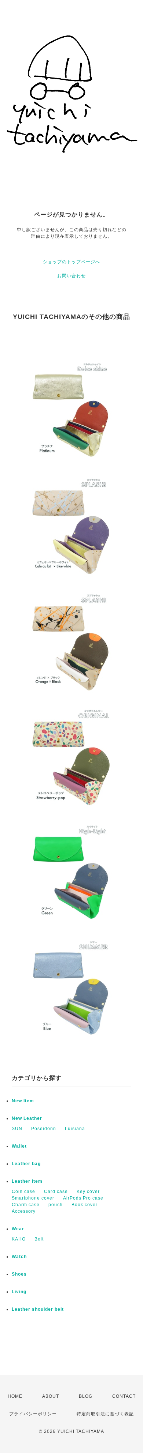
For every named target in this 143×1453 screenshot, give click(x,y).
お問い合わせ (71, 275)
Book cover (85, 1204)
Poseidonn (43, 1128)
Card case (56, 1191)
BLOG (85, 1396)
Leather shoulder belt (38, 1309)
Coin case (23, 1191)
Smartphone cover (33, 1198)
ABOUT (50, 1396)
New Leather (27, 1118)
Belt (39, 1239)
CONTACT (124, 1396)
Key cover (88, 1191)
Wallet (19, 1146)
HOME (15, 1396)
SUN (17, 1128)
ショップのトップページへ (71, 261)
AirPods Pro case (83, 1198)
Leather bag (26, 1163)
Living (19, 1291)
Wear (18, 1228)
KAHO (19, 1239)
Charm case (26, 1204)
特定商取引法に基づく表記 (105, 1413)
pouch (55, 1204)
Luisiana (75, 1128)
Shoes (19, 1274)
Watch (19, 1256)
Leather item (27, 1181)
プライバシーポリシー (33, 1413)
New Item (23, 1100)
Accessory (24, 1211)
